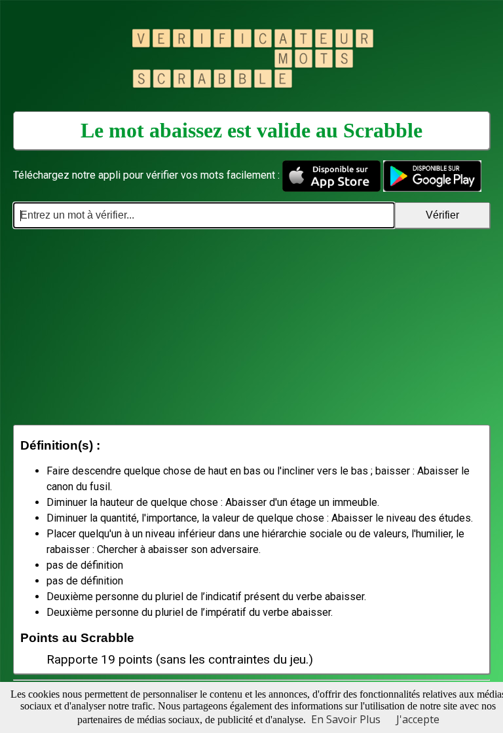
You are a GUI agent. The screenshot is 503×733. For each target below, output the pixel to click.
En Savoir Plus (346, 719)
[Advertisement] (251, 326)
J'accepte (417, 719)
